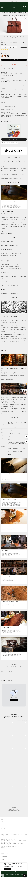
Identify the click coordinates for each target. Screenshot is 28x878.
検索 (2, 819)
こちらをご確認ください (8, 109)
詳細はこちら (3, 847)
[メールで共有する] (11, 671)
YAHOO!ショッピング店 (7, 857)
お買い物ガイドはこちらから (6, 102)
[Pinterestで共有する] (9, 671)
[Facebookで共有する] (6, 671)
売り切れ (14, 64)
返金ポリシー (3, 823)
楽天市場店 (4, 856)
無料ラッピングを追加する (14, 139)
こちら (20, 874)
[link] (7, 727)
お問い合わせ (14, 664)
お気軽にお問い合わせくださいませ (14, 666)
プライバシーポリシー (5, 825)
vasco (2, 40)
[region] (14, 807)
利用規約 (3, 828)
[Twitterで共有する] (7, 671)
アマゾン (4, 859)
